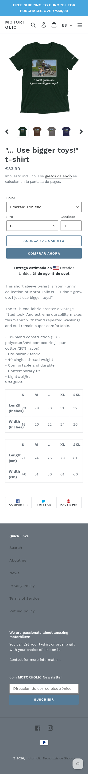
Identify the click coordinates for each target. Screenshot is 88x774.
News (14, 573)
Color (10, 198)
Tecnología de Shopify (59, 758)
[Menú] (80, 24)
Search (15, 547)
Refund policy (22, 611)
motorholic (15, 25)
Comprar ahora (44, 253)
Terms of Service (24, 598)
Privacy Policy (22, 585)
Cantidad (68, 217)
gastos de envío (58, 176)
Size (9, 217)
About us (17, 560)
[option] (22, 131)
